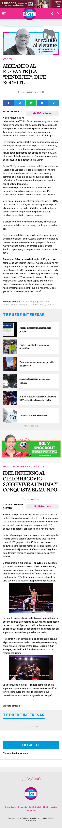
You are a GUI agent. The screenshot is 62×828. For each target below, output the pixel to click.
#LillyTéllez (9, 304)
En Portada (31, 810)
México (54, 807)
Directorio (22, 807)
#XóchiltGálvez (37, 304)
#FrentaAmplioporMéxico (35, 301)
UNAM (50, 304)
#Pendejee (22, 304)
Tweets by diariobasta (15, 753)
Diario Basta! (10, 807)
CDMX (45, 807)
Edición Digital (35, 807)
